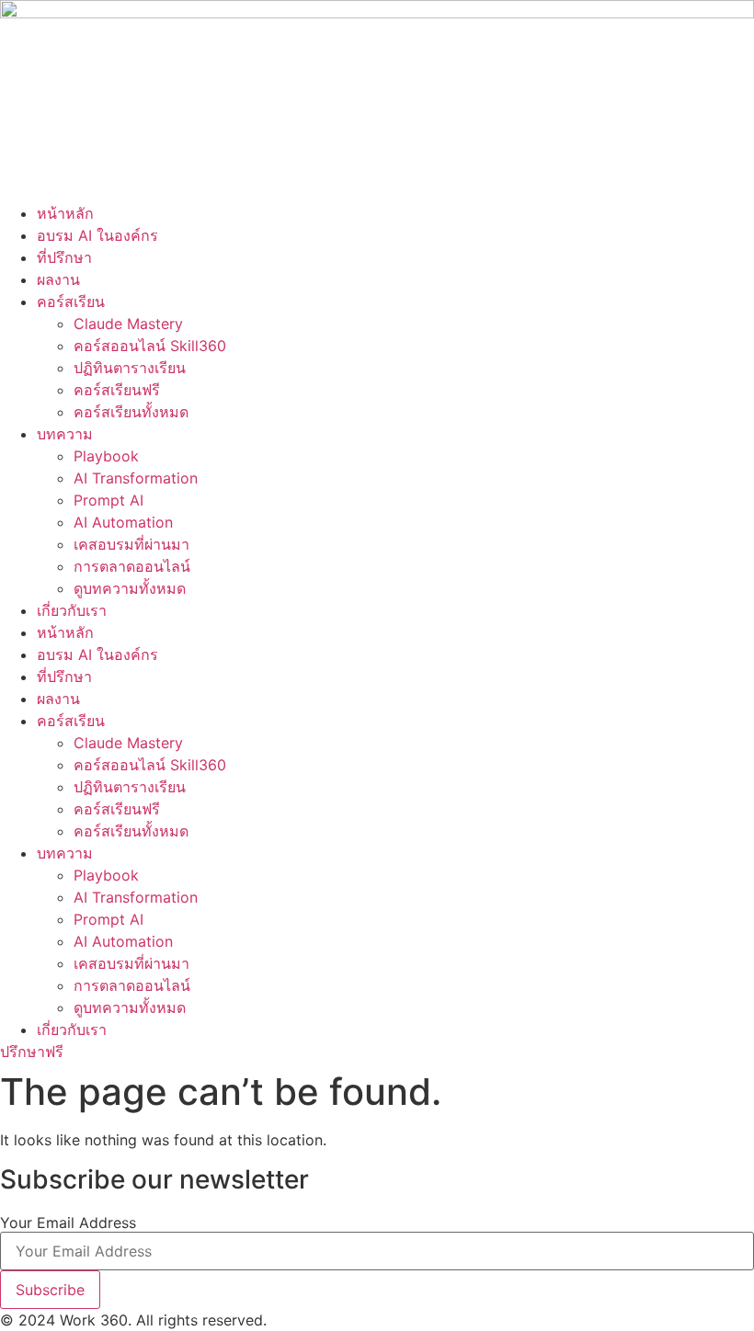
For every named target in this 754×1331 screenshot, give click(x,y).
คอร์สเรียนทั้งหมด (131, 412)
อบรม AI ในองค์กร (97, 235)
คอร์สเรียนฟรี (117, 390)
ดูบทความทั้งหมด (130, 588)
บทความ (65, 434)
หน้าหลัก (65, 213)
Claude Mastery (128, 323)
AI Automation (123, 522)
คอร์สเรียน (71, 301)
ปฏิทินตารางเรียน (130, 367)
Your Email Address (68, 1222)
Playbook (106, 456)
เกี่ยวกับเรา (72, 610)
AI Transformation (136, 478)
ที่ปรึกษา (64, 257)
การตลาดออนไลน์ (132, 566)
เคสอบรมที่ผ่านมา (131, 544)
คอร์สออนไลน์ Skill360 (150, 345)
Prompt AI (108, 500)
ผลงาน (58, 279)
